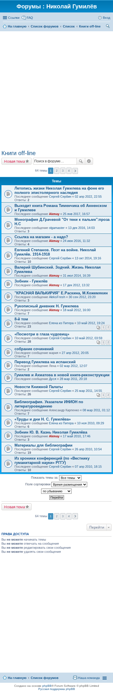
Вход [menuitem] (106, 17)
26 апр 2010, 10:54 (88, 449)
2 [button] (57, 170)
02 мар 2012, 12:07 (73, 366)
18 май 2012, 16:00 (76, 310)
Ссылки (13, 17)
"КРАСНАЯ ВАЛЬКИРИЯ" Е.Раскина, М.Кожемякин (61, 293)
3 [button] (63, 170)
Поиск (80, 161)
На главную (17, 678)
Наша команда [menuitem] (89, 678)
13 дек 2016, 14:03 (81, 228)
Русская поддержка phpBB (56, 689)
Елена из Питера (61, 323)
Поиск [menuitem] (108, 27)
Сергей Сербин (60, 196)
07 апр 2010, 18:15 (88, 466)
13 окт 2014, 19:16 (88, 258)
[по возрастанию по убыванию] (56, 491)
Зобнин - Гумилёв (31, 281)
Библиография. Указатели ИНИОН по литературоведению (48, 404)
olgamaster (57, 228)
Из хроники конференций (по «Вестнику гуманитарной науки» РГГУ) (52, 460)
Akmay (54, 214)
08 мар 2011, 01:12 (96, 410)
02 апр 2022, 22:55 (88, 196)
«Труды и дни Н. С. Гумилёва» (42, 419)
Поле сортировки (38, 484)
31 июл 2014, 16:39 (76, 275)
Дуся (52, 379)
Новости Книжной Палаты (38, 387)
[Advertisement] (56, 90)
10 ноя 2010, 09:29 (90, 423)
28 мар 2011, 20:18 (73, 379)
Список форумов (45, 678)
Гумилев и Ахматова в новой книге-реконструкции (62, 375)
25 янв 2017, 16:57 (76, 214)
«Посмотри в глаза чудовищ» (41, 334)
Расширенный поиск (89, 161)
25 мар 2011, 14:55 (88, 390)
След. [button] (75, 171)
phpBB (47, 685)
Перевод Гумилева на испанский (45, 362)
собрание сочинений (34, 349)
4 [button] (69, 170)
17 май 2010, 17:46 (76, 436)
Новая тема (14, 161)
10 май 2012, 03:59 (88, 338)
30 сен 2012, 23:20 (82, 297)
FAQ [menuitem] (30, 17)
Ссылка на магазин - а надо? (41, 237)
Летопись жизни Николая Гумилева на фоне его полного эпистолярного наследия (59, 190)
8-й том (21, 319)
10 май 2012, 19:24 (91, 323)
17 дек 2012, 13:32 (76, 285)
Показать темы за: (45, 477)
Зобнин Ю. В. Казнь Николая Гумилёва (50, 432)
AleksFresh (57, 297)
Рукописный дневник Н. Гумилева (46, 306)
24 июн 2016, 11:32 (76, 241)
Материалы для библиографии (43, 445)
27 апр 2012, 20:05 (75, 353)
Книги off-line (18, 153)
